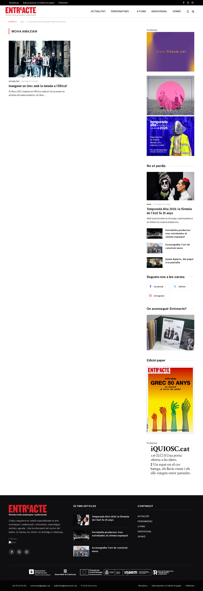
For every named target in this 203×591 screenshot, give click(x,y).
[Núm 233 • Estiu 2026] (170, 432)
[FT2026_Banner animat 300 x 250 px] (170, 114)
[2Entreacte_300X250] (170, 70)
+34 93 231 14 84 (19, 586)
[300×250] (170, 155)
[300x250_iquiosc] (170, 483)
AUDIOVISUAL (159, 11)
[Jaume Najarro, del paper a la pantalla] (155, 262)
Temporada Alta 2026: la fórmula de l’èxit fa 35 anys (169, 211)
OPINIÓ (177, 11)
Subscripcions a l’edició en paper (39, 3)
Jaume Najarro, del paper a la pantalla (179, 261)
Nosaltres (14, 3)
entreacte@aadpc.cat (40, 586)
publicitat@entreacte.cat (65, 586)
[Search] (192, 11)
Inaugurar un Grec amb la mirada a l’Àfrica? (38, 86)
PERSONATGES (120, 11)
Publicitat (63, 3)
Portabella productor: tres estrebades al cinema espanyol (178, 233)
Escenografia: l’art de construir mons (177, 246)
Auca (149, 204)
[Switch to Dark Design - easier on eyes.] (188, 11)
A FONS (141, 11)
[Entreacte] (21, 11)
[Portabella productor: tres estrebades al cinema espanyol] (155, 233)
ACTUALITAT (98, 11)
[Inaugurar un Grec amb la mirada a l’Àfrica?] (39, 59)
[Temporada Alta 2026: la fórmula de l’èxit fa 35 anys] (170, 186)
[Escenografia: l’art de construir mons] (155, 248)
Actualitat (14, 81)
